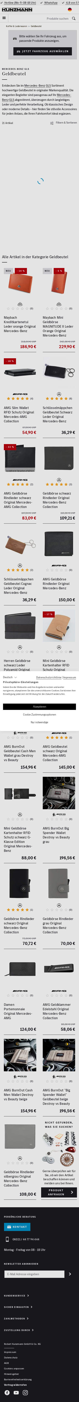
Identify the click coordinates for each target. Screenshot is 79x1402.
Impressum (69, 677)
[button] (10, 677)
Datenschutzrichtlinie (48, 677)
